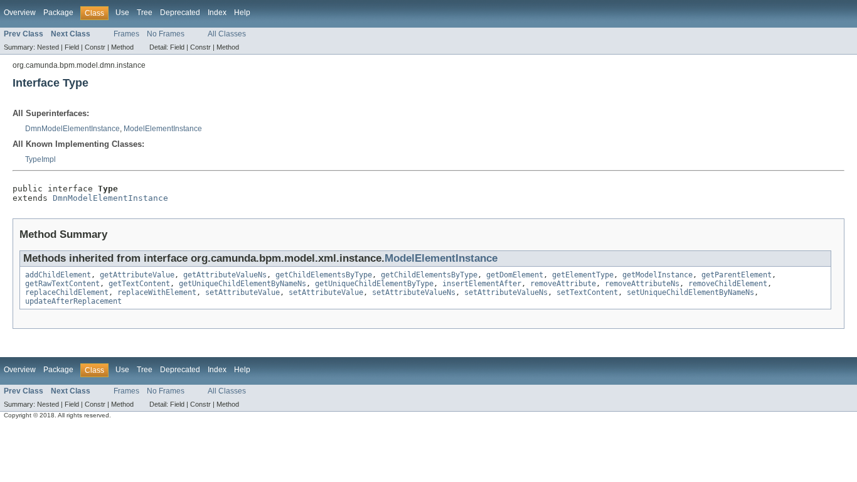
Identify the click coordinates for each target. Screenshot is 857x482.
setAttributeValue (242, 292)
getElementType (583, 274)
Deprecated (180, 12)
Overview (20, 12)
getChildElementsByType (323, 274)
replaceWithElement (156, 292)
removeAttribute (563, 283)
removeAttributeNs (642, 283)
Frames (126, 33)
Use (122, 12)
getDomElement (514, 274)
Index (217, 12)
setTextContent (587, 292)
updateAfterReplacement (73, 301)
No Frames (165, 33)
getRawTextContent (62, 283)
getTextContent (139, 283)
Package (58, 12)
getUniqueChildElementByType (374, 283)
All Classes (227, 33)
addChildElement (58, 274)
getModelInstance (657, 274)
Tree (144, 12)
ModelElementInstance (163, 128)
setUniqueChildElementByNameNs (690, 292)
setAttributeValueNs (413, 292)
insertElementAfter (481, 283)
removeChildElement (727, 283)
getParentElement (736, 274)
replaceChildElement (67, 292)
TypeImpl (40, 159)
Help (242, 12)
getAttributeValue (137, 274)
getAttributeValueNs (225, 274)
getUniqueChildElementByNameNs (242, 283)
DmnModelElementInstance (72, 128)
